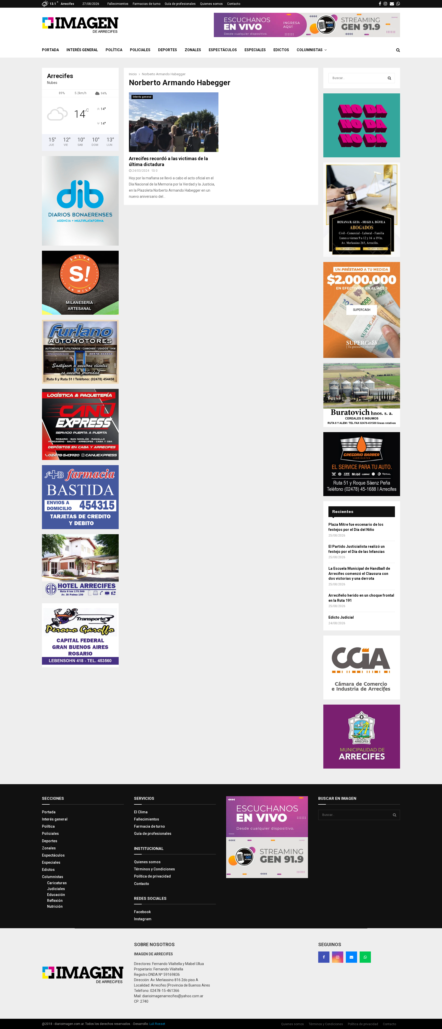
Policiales (140, 50)
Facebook (142, 912)
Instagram (142, 919)
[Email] (351, 957)
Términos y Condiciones (154, 869)
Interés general (82, 50)
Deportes (167, 50)
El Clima (141, 812)
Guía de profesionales (180, 4)
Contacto (233, 4)
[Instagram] (337, 957)
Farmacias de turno (146, 4)
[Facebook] (323, 957)
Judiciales (56, 889)
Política (114, 50)
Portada (50, 50)
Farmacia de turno (149, 826)
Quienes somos (211, 4)
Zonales (193, 50)
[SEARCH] (389, 78)
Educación (56, 895)
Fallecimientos (117, 4)
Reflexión (55, 901)
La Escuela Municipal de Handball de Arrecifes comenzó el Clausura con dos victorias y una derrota (359, 573)
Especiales (255, 50)
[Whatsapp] (365, 957)
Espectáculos (223, 50)
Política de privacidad (152, 876)
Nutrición (55, 906)
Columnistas (310, 50)
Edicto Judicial (341, 617)
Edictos (281, 50)
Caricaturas (57, 883)
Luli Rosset (157, 1024)
